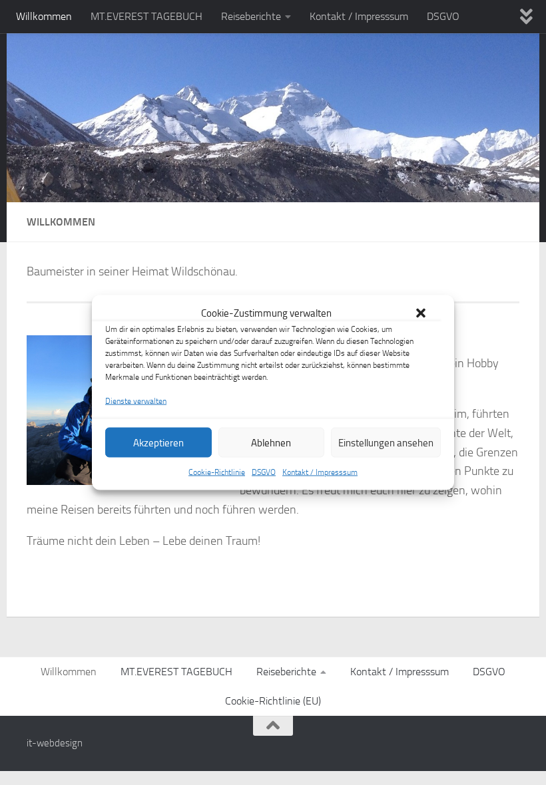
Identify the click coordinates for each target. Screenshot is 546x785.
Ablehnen (271, 442)
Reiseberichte (251, 16)
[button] (420, 313)
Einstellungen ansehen (385, 442)
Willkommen (44, 16)
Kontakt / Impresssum (320, 472)
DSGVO (264, 472)
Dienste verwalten (135, 401)
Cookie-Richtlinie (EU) (273, 701)
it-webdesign (55, 743)
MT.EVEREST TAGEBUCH (146, 16)
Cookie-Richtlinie (216, 472)
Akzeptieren (158, 442)
